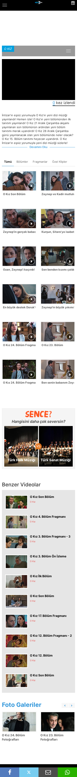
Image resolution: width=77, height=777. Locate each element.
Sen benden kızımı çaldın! (57, 269)
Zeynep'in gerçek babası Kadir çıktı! (19, 231)
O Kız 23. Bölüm (52, 345)
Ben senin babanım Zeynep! (57, 382)
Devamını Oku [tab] (38, 147)
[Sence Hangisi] (38, 414)
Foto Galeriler (21, 704)
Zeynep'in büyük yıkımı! (57, 307)
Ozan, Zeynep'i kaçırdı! (19, 269)
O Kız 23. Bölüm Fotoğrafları (52, 737)
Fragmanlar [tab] (40, 161)
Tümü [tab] (8, 161)
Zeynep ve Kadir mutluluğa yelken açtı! (57, 194)
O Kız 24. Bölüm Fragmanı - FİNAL (19, 382)
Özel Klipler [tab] (59, 161)
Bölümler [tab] (22, 161)
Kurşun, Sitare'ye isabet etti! (57, 231)
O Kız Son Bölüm (14, 194)
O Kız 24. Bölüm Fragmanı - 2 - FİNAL (19, 345)
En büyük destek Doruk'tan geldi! (19, 307)
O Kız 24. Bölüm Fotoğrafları (13, 737)
